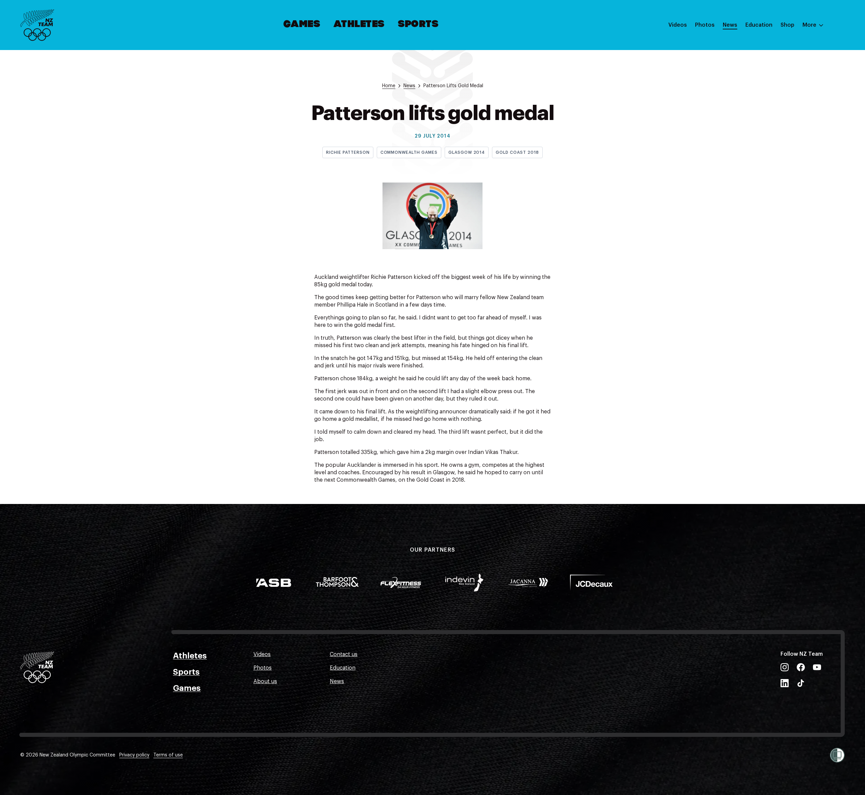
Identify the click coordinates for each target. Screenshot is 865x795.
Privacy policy (134, 755)
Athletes (359, 24)
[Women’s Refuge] (837, 755)
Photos (705, 25)
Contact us (343, 654)
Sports (418, 24)
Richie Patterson (347, 152)
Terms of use (168, 755)
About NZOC (761, 45)
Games (302, 24)
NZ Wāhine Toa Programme (780, 112)
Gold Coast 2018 (517, 152)
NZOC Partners (765, 85)
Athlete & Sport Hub (771, 58)
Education (758, 25)
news (409, 85)
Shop (787, 25)
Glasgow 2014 (466, 152)
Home (388, 85)
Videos (677, 25)
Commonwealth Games (409, 152)
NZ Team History (767, 72)
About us (265, 681)
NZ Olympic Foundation (776, 99)
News (730, 25)
